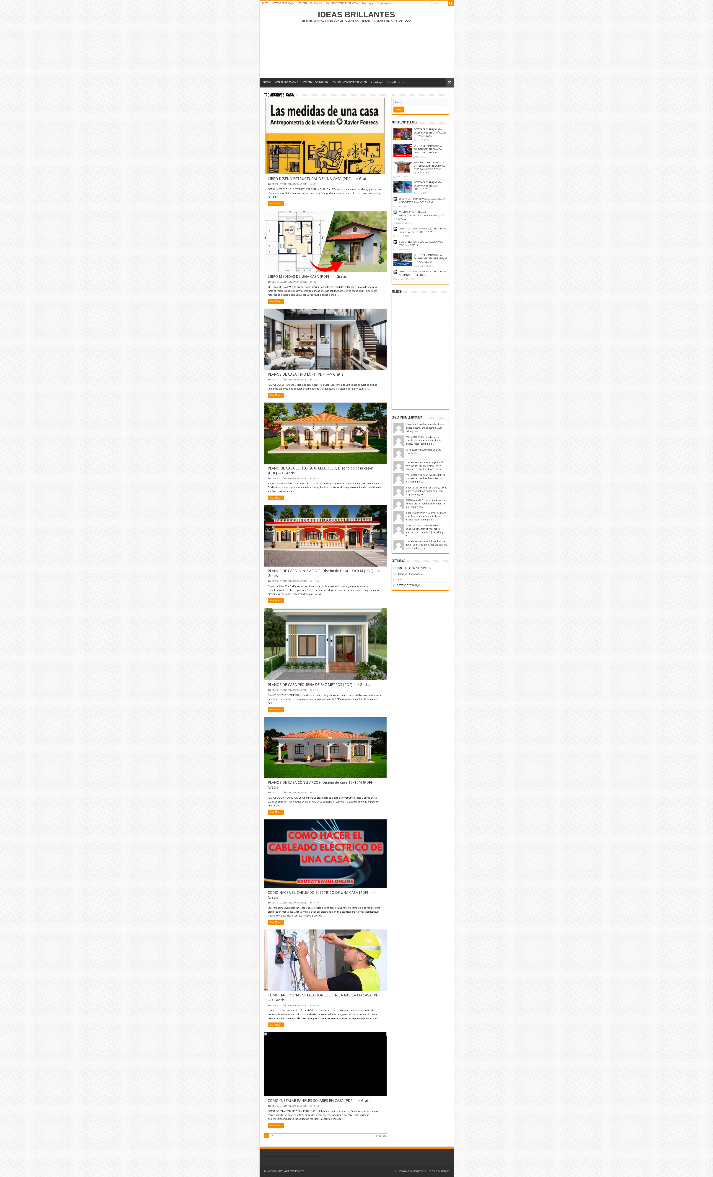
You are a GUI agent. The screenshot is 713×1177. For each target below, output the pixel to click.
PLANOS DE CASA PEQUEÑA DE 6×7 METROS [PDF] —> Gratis (319, 684)
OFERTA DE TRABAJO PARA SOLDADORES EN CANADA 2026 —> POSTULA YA (428, 149)
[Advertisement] (356, 48)
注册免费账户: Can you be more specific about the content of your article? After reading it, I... (423, 440)
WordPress (418, 1171)
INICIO (264, 3)
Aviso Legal (367, 3)
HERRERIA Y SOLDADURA (309, 3)
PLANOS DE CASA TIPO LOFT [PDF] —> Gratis (305, 374)
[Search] (451, 3)
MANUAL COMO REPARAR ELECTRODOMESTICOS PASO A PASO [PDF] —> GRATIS (418, 215)
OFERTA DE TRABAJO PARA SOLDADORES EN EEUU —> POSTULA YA (428, 185)
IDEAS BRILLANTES (356, 14)
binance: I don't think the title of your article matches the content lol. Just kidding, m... (425, 427)
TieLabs (445, 1171)
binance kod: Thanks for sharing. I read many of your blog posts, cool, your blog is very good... (426, 491)
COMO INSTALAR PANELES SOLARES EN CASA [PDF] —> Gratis (319, 1100)
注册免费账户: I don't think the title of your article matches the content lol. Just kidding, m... (425, 478)
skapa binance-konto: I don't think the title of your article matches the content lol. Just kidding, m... (426, 544)
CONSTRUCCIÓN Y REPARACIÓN (342, 3)
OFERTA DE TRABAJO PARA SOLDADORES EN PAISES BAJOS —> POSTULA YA (430, 258)
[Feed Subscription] (386, 95)
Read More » (275, 203)
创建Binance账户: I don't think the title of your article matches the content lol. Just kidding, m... (426, 503)
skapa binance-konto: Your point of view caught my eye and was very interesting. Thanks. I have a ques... (424, 465)
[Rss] (394, 1171)
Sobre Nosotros (385, 3)
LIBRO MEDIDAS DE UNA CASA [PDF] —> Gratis (307, 276)
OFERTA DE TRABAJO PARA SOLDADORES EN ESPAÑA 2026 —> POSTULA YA (430, 132)
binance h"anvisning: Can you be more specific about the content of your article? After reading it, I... (426, 516)
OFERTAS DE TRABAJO (283, 3)
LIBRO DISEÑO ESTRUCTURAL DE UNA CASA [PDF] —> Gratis (318, 178)
